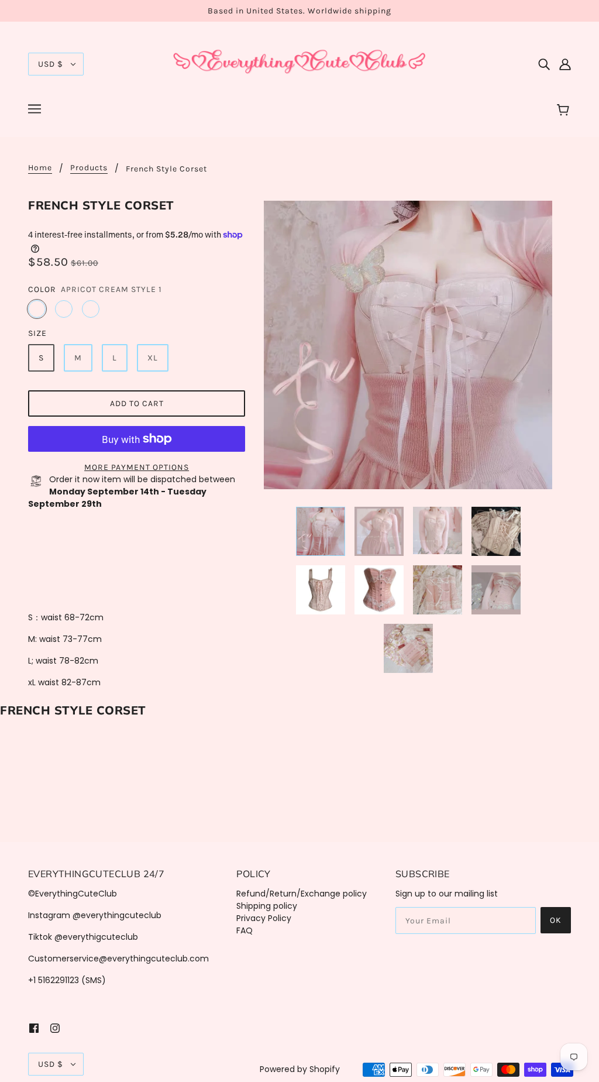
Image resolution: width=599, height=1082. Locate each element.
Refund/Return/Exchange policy (301, 893)
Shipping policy (266, 906)
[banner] (299, 63)
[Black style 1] (64, 309)
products (89, 168)
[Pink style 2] (90, 309)
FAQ (244, 930)
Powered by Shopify (300, 1069)
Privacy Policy (263, 918)
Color (42, 289)
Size (37, 333)
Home (40, 168)
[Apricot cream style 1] (37, 309)
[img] (544, 64)
